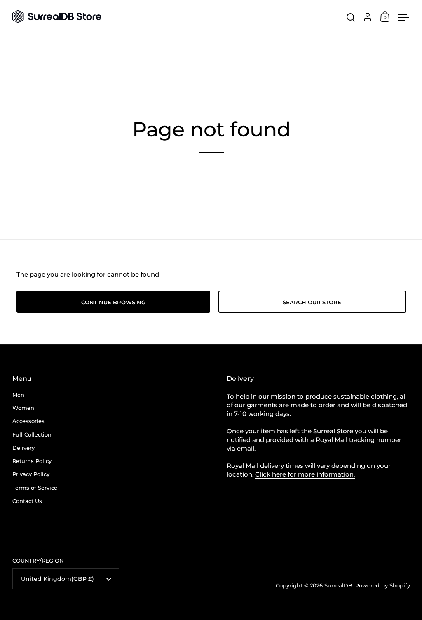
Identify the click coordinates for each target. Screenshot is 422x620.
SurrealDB (338, 585)
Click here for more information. (305, 474)
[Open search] (351, 17)
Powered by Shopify (382, 585)
